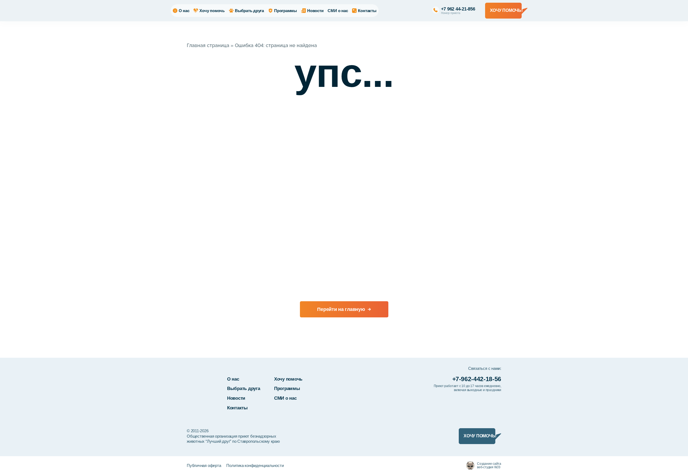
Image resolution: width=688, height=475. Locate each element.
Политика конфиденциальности (255, 465)
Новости (315, 10)
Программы (285, 10)
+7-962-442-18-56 (476, 378)
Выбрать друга (249, 10)
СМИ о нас (338, 10)
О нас (184, 10)
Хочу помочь (212, 10)
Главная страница (208, 45)
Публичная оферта (204, 465)
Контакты (367, 10)
